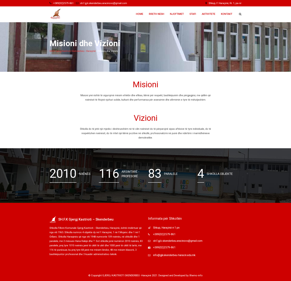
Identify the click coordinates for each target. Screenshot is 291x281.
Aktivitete (208, 13)
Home (139, 13)
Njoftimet (177, 13)
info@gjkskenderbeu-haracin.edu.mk (174, 255)
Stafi (192, 13)
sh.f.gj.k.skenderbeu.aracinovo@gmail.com (103, 3)
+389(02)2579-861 (63, 3)
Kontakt (226, 13)
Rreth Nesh (156, 13)
